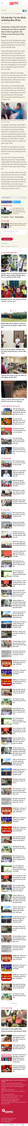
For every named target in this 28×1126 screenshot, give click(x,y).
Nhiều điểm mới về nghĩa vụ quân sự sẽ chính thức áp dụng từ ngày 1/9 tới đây (13, 325)
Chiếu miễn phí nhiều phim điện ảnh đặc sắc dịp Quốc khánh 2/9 (19, 1046)
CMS (11, 1124)
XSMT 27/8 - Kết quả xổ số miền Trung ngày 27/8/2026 (19, 672)
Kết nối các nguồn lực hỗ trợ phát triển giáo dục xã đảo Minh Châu (19, 543)
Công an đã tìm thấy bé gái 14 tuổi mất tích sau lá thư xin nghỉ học (12, 400)
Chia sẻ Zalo (17, 201)
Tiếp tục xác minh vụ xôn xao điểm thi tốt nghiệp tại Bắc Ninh (13, 376)
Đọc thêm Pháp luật (10, 252)
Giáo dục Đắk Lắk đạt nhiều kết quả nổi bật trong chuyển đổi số (19, 691)
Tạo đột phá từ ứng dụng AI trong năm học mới (19, 700)
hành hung (6, 217)
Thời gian (8, 246)
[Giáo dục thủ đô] (14, 3)
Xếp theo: (3, 246)
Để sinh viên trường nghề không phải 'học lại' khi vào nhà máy (19, 524)
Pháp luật (3, 10)
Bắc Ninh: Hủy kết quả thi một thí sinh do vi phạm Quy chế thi (19, 652)
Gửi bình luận (7, 239)
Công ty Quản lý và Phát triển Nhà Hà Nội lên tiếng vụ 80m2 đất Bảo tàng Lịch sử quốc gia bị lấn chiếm (13, 275)
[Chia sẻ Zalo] (26, 11)
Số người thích (14, 246)
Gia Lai (11, 217)
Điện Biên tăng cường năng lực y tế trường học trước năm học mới (20, 501)
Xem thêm (14, 1003)
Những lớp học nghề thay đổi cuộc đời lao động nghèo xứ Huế (19, 492)
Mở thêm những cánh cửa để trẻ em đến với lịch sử (19, 633)
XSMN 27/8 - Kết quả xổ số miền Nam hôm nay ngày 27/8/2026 (19, 681)
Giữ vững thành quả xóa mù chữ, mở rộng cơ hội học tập (19, 462)
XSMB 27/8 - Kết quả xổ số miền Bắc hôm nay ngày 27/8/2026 (19, 662)
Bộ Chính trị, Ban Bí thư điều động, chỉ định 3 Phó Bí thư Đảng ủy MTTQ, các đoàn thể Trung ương (19, 1058)
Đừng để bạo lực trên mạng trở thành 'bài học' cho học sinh (13, 300)
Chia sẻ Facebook (7, 201)
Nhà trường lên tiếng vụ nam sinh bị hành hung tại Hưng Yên (18, 225)
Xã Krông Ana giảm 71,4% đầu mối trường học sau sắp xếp (19, 430)
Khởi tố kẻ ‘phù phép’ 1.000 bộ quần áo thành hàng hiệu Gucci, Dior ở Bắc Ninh (13, 351)
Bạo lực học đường (19, 217)
